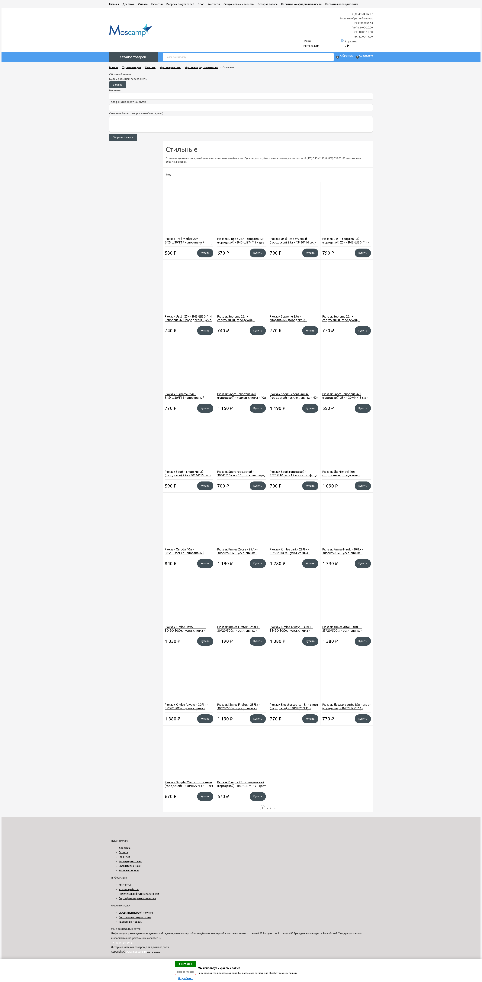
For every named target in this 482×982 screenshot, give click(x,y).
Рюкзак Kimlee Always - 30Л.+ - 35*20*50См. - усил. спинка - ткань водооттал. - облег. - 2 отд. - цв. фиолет (294, 632)
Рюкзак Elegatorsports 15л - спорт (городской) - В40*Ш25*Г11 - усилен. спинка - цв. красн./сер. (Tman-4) (346, 710)
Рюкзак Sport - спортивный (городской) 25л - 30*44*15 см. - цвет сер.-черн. (345, 397)
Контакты (214, 4)
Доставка (128, 4)
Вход (307, 41)
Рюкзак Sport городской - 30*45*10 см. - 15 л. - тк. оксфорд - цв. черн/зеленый (241, 475)
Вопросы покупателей (180, 4)
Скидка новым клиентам (238, 4)
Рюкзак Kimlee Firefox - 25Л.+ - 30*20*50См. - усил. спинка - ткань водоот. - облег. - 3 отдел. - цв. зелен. (241, 710)
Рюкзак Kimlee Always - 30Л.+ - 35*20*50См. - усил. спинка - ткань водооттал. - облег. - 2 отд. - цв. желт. (189, 710)
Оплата (143, 4)
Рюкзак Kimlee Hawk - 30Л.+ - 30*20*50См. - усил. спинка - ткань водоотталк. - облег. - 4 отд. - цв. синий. (186, 632)
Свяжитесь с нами (130, 865)
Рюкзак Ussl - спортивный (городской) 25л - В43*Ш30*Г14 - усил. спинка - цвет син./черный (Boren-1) (345, 244)
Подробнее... (185, 978)
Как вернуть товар (130, 861)
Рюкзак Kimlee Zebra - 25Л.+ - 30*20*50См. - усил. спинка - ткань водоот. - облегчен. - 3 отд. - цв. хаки (241, 555)
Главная (114, 4)
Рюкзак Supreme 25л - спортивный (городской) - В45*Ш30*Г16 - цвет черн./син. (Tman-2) (291, 322)
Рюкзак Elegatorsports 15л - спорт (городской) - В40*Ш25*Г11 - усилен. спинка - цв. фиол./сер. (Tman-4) (294, 710)
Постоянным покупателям (341, 4)
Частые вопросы (129, 870)
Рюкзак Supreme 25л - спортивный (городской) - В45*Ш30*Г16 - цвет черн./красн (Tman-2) (345, 322)
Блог (201, 4)
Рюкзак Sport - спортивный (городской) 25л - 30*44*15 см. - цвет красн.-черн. (188, 475)
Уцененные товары (130, 921)
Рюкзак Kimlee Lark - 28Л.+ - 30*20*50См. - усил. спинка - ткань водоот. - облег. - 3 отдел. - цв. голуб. (294, 555)
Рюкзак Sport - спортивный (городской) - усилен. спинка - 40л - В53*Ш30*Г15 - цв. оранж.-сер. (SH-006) (241, 399)
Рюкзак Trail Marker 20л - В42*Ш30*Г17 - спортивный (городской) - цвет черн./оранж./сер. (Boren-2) (188, 244)
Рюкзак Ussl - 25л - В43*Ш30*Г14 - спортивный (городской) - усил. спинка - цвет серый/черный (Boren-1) (188, 322)
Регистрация (311, 45)
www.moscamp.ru (136, 951)
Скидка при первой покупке (136, 912)
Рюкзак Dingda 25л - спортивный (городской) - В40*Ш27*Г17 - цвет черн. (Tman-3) (241, 242)
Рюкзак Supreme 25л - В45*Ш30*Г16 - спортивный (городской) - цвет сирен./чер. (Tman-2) (186, 399)
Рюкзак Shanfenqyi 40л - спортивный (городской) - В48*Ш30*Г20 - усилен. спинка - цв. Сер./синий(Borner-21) (344, 477)
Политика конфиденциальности (301, 4)
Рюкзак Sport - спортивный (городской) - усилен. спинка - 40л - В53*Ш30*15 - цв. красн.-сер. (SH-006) (294, 399)
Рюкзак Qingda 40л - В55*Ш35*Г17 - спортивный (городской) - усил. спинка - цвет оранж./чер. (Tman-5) (188, 555)
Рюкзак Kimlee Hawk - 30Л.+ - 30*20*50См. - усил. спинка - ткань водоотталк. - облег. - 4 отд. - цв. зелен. (343, 555)
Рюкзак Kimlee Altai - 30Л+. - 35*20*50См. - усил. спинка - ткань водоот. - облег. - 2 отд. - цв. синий (344, 632)
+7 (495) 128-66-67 (361, 13)
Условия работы (129, 889)
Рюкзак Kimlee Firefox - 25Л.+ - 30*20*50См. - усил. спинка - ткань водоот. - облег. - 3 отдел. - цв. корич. (241, 632)
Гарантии (157, 4)
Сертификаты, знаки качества (137, 898)
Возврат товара (268, 4)
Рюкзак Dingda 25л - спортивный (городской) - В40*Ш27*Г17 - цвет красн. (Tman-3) (241, 786)
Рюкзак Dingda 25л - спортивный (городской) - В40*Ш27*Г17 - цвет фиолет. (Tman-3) (189, 786)
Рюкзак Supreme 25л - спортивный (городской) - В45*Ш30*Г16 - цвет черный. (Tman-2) (237, 322)
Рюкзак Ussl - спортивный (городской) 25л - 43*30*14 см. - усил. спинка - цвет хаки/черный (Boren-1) (293, 244)
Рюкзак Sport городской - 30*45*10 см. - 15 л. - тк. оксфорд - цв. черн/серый (293, 475)
